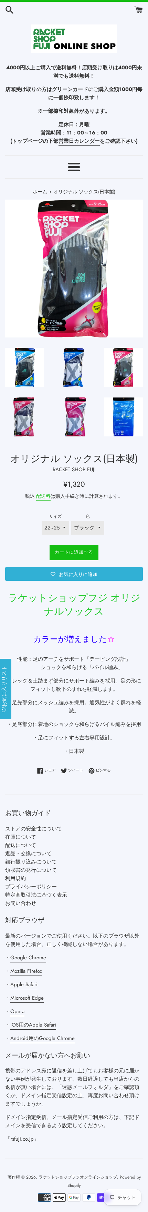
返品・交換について (28, 853)
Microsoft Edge (27, 998)
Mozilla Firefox (26, 971)
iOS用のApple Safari (33, 1025)
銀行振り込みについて (31, 862)
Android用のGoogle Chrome (42, 1038)
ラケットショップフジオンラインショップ (78, 1177)
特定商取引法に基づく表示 (36, 895)
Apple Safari (24, 984)
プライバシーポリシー (31, 886)
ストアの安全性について (33, 828)
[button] (74, 574)
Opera (17, 1011)
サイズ (55, 516)
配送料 (43, 496)
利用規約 (15, 878)
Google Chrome (28, 957)
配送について (20, 845)
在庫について (20, 837)
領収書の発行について (31, 870)
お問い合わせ (20, 903)
